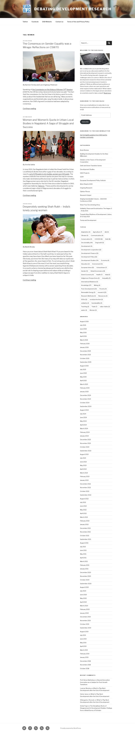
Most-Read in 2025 (86, 184)
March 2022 (84, 517)
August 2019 (84, 631)
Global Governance (98, 271)
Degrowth (99, 242)
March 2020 (84, 606)
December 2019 (85, 617)
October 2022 (84, 491)
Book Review (84, 150)
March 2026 (84, 340)
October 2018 (84, 668)
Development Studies (87, 169)
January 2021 (84, 569)
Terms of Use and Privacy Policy (78, 22)
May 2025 (83, 377)
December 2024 (85, 395)
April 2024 (83, 425)
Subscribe (85, 122)
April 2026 (83, 336)
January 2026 (84, 347)
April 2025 (83, 380)
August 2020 (84, 587)
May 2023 (83, 465)
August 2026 (84, 321)
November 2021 (85, 532)
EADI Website (47, 22)
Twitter (25, 22)
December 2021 (85, 528)
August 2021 (84, 543)
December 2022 (85, 484)
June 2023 (83, 462)
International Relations (89, 282)
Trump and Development (88, 220)
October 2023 (84, 447)
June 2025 (83, 373)
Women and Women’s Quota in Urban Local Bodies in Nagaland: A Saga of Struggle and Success (48, 123)
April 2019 (83, 646)
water (84, 310)
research (102, 292)
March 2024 (84, 428)
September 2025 (85, 362)
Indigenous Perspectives (90, 278)
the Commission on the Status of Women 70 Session (52, 90)
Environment (97, 264)
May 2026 (83, 332)
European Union (87, 267)
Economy (105, 260)
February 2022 (84, 521)
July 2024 (83, 414)
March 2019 (84, 650)
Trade (94, 306)
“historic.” (41, 186)
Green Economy (87, 274)
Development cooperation (91, 250)
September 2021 (85, 539)
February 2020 (85, 609)
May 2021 (83, 554)
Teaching (85, 306)
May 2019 (83, 642)
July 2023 (83, 458)
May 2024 (83, 421)
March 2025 (84, 384)
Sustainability (97, 303)
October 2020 (84, 580)
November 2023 (85, 443)
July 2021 (83, 547)
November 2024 (85, 399)
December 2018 (85, 661)
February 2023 (84, 476)
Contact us (59, 22)
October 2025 (84, 358)
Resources (102, 296)
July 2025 (83, 369)
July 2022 (83, 502)
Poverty (103, 289)
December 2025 (85, 351)
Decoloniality (87, 242)
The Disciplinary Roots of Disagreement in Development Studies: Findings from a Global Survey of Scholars (96, 708)
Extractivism (102, 267)
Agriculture (97, 232)
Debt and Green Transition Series (91, 165)
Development (86, 246)
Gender (84, 271)
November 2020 (85, 576)
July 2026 (83, 325)
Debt (107, 239)
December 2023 (85, 439)
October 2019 (84, 624)
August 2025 (84, 366)
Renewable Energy (88, 292)
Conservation (86, 239)
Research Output (85, 195)
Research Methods (88, 296)
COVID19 (99, 239)
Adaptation (85, 232)
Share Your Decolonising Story (90, 205)
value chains (105, 306)
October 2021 (84, 535)
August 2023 (84, 454)
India (107, 274)
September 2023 (85, 451)
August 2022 (84, 499)
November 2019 (85, 620)
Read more (107, 93)
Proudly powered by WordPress (70, 728)
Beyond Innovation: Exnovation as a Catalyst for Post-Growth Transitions (95, 682)
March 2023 (84, 473)
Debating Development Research (72, 9)
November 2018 (85, 665)
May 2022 (83, 510)
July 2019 (83, 635)
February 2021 (84, 565)
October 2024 (84, 402)
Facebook (35, 22)
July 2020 (83, 591)
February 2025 (85, 388)
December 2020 (85, 572)
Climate (84, 235)
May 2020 (83, 598)
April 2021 (83, 558)
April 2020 (83, 602)
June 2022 (83, 506)
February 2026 (85, 343)
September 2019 (85, 628)
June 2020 (83, 594)
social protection (96, 299)
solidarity (85, 303)
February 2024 (85, 432)
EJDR (82, 177)
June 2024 (83, 417)
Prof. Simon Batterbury (87, 680)
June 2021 (83, 550)
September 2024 (85, 406)
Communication (97, 235)
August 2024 (84, 410)
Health (99, 274)
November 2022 (85, 487)
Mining (97, 285)
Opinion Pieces (85, 191)
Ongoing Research (86, 188)
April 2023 (83, 469)
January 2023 (84, 480)
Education (85, 264)
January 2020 (84, 613)
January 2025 (84, 391)
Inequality (106, 278)
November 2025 (85, 354)
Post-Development (89, 289)
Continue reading (29, 108)
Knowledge (86, 285)
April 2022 (83, 513)
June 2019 (83, 639)
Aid (107, 232)
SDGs (84, 299)
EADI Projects (84, 173)
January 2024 (84, 436)
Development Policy (89, 257)
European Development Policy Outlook (93, 180)
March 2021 (84, 561)
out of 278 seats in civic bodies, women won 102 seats (49, 174)
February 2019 (84, 654)
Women (93, 310)
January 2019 (84, 657)
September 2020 (85, 583)
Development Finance (89, 253)
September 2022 (85, 495)
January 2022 (84, 524)
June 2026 (83, 329)
